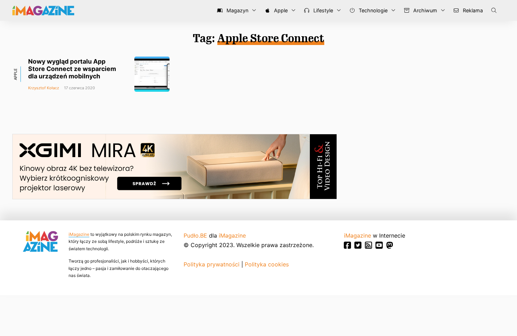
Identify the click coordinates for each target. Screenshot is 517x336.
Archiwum (424, 10)
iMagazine (79, 234)
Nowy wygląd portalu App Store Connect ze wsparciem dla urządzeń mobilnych (72, 69)
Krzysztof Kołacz (43, 87)
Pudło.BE (195, 235)
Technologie (372, 10)
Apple (280, 10)
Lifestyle (322, 10)
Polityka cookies (267, 264)
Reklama (472, 10)
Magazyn (236, 10)
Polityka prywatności (212, 264)
